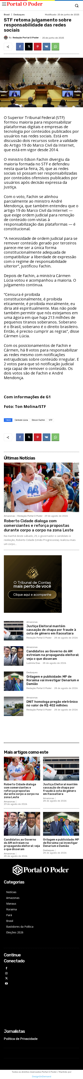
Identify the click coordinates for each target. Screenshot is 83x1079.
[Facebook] (20, 46)
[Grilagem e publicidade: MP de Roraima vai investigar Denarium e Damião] (13, 681)
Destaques (19, 15)
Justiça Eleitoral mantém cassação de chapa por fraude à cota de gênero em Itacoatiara (51, 629)
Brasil (7, 15)
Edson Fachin (38, 420)
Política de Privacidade (21, 1039)
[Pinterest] (38, 46)
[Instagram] (6, 973)
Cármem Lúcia (21, 420)
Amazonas (9, 516)
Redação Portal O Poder (26, 38)
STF (50, 420)
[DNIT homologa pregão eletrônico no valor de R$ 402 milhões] (13, 706)
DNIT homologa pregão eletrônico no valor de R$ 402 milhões (52, 703)
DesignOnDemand (41, 1076)
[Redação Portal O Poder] (6, 38)
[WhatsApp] (55, 46)
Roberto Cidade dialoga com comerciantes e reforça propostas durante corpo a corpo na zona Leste (39, 525)
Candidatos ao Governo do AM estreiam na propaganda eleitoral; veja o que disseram (52, 654)
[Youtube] (6, 983)
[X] (29, 46)
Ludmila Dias (33, 663)
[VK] (46, 46)
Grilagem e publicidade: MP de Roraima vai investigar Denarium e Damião (52, 680)
